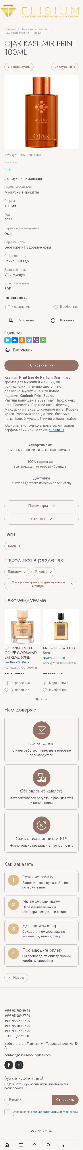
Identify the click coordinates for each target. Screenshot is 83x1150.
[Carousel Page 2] (41, 699)
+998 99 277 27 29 (17, 1031)
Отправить (65, 1100)
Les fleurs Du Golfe (17, 662)
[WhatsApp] (43, 340)
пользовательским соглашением (55, 1111)
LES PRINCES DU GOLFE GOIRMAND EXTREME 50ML (21, 653)
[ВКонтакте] (15, 340)
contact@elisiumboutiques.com (27, 1055)
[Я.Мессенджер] (7, 340)
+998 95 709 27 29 (17, 1026)
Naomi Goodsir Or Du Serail (60, 650)
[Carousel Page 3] (46, 699)
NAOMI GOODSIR (54, 658)
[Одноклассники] (22, 340)
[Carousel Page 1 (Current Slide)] (37, 699)
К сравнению (21, 306)
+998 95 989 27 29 (17, 1015)
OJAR (8, 170)
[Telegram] (29, 340)
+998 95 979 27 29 (17, 1021)
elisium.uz (56, 430)
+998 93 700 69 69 (17, 1010)
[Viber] (36, 340)
